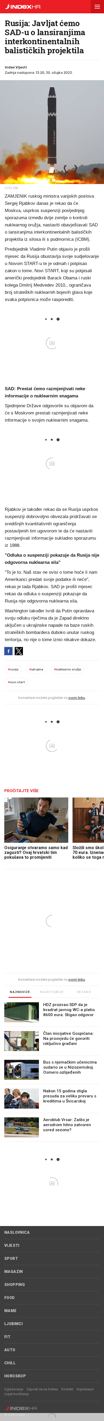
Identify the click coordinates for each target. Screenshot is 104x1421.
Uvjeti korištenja (16, 1394)
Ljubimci (13, 1324)
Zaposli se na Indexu (42, 1389)
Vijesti (11, 1245)
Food (9, 1298)
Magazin (13, 1271)
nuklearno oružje (67, 669)
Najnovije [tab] (20, 992)
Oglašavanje (13, 1389)
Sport (11, 1258)
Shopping (14, 1284)
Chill (9, 1363)
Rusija (13, 669)
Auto (9, 1350)
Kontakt (67, 1389)
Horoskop (15, 1376)
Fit (7, 1337)
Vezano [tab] (84, 992)
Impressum (85, 1389)
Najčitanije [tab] (52, 992)
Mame (10, 1311)
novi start (16, 682)
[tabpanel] (52, 1072)
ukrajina (36, 669)
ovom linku (76, 698)
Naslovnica (17, 1232)
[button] (97, 6)
